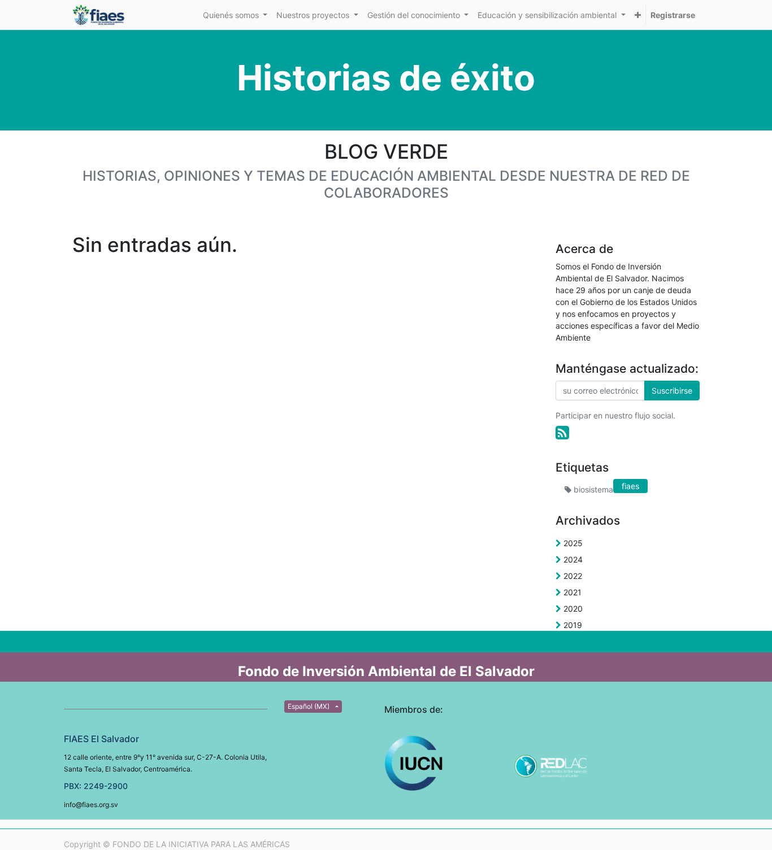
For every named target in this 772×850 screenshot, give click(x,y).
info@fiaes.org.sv (91, 804)
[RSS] (562, 432)
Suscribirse (672, 390)
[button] (637, 15)
